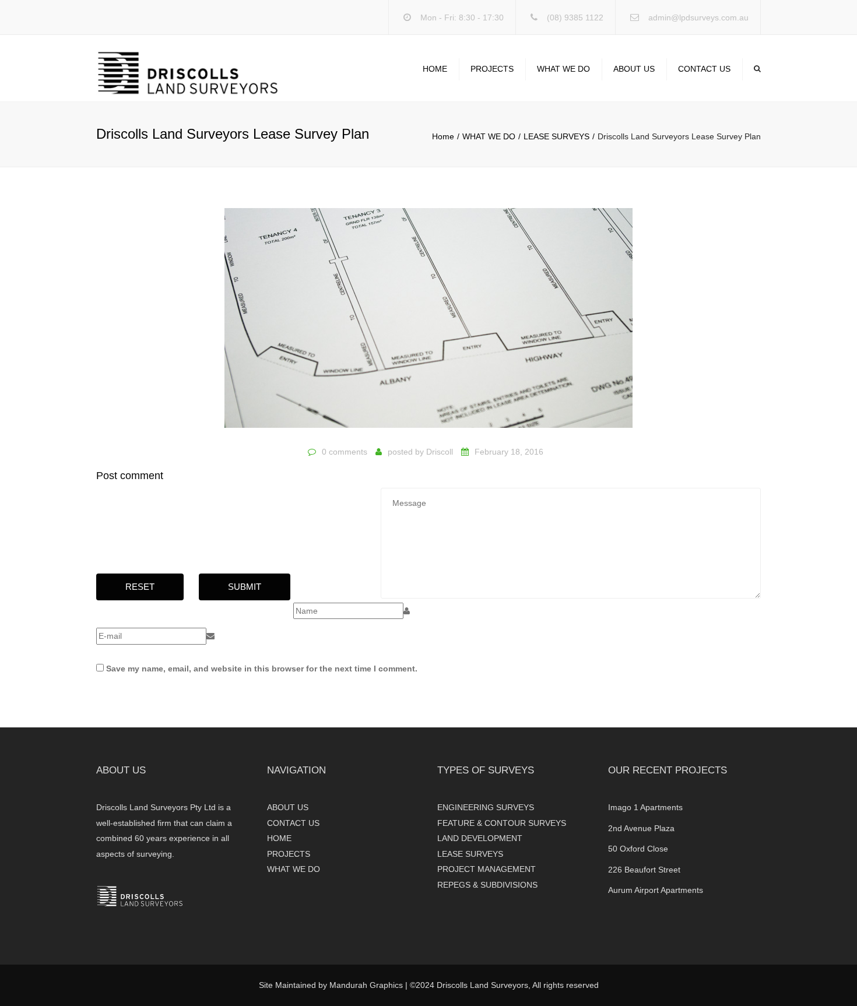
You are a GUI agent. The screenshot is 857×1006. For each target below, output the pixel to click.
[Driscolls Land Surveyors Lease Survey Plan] (428, 323)
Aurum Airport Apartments (655, 890)
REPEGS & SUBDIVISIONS (487, 884)
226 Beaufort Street (644, 869)
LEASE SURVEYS (556, 136)
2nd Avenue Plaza (641, 828)
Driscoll (439, 451)
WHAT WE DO (563, 68)
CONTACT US (704, 68)
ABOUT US (634, 68)
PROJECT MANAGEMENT (486, 869)
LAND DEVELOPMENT (479, 838)
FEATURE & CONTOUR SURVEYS (501, 823)
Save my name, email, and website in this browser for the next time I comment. (261, 668)
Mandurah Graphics (366, 985)
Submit (244, 587)
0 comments (344, 451)
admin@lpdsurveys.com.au (698, 17)
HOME (435, 68)
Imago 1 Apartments (645, 807)
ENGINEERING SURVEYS (485, 807)
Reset (139, 587)
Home (443, 136)
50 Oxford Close (638, 848)
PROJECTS (492, 68)
